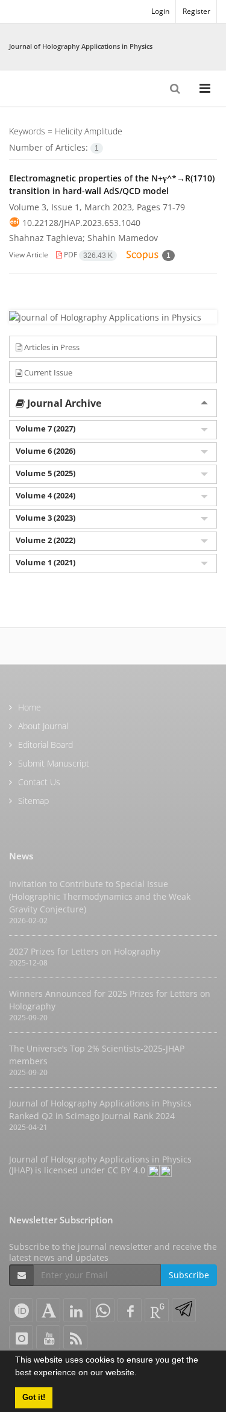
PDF (87, 254)
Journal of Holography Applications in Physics (80, 46)
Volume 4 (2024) (45, 495)
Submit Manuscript (53, 763)
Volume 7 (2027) (45, 428)
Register (196, 11)
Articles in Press (51, 347)
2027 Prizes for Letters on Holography (84, 951)
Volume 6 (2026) (45, 450)
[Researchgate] (157, 1310)
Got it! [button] (33, 1397)
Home (29, 707)
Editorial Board (45, 744)
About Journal (43, 726)
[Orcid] (21, 1310)
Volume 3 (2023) (45, 517)
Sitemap (33, 800)
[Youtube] (48, 1337)
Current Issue (47, 372)
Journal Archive (63, 403)
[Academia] (48, 1310)
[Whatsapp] (102, 1310)
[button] (141, 1374)
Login (160, 11)
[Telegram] (184, 1310)
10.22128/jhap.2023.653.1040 (81, 222)
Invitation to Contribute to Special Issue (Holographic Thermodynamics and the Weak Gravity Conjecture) (99, 896)
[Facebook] (130, 1310)
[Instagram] (21, 1337)
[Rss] (75, 1337)
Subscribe (189, 1275)
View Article (28, 254)
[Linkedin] (75, 1310)
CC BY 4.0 (127, 1170)
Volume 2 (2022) (45, 540)
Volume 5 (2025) (45, 473)
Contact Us (39, 782)
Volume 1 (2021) (45, 562)
